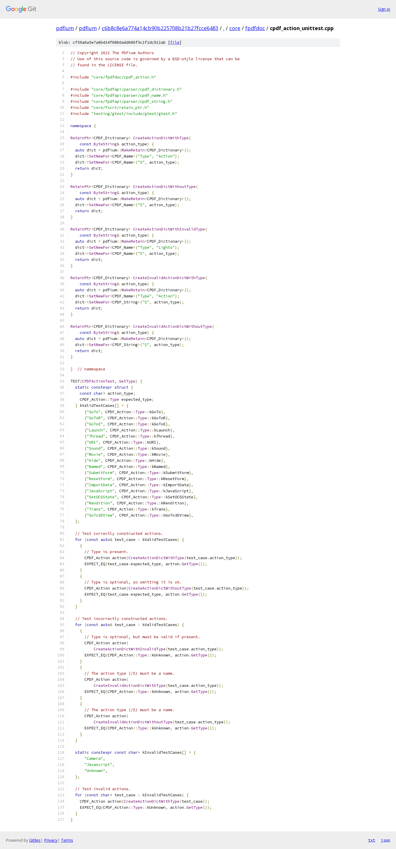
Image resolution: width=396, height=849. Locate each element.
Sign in (384, 9)
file (174, 42)
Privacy (50, 840)
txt (371, 840)
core (234, 28)
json (385, 840)
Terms (67, 840)
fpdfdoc (255, 28)
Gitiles (35, 840)
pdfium (65, 28)
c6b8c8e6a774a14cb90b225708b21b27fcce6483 (160, 28)
